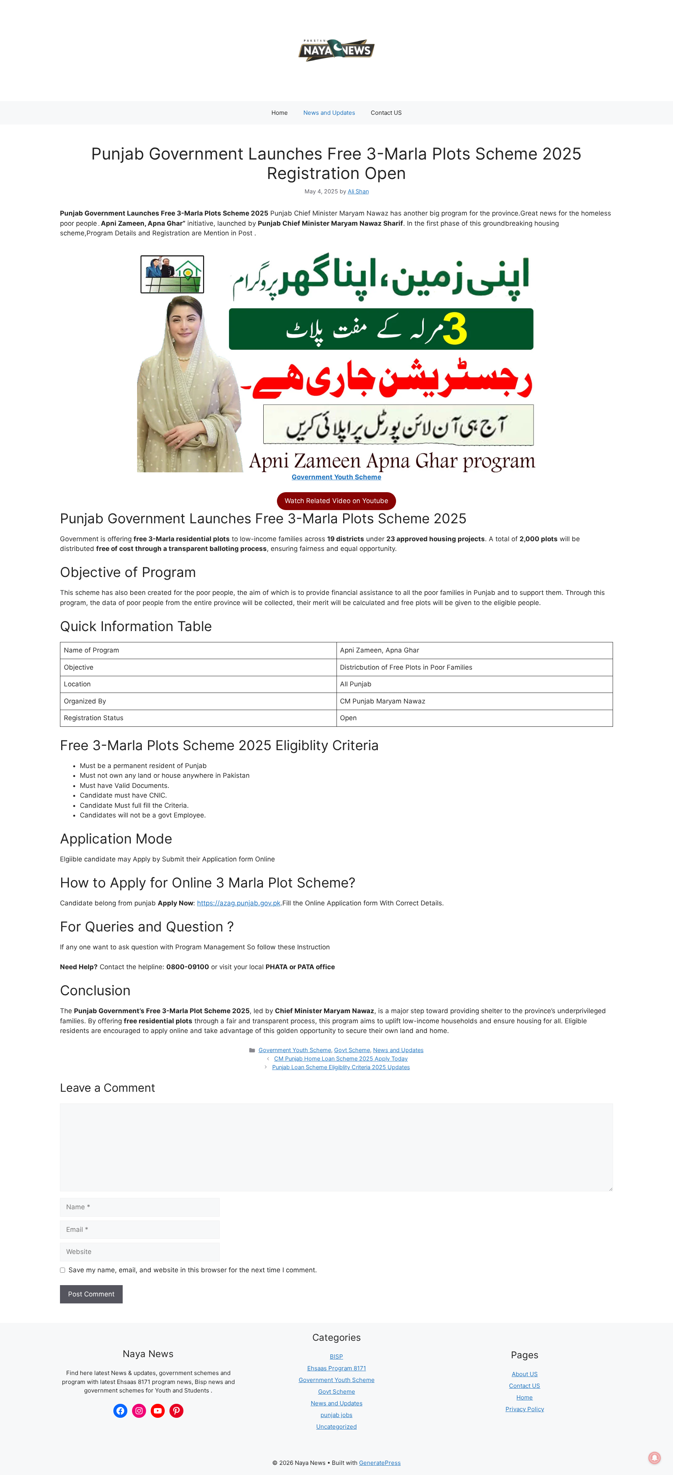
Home (279, 112)
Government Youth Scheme (336, 477)
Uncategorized (336, 1426)
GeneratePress (380, 1462)
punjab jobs (336, 1415)
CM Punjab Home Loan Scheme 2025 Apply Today (341, 1058)
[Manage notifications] (654, 1458)
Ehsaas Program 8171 (336, 1368)
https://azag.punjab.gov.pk (238, 903)
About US (525, 1374)
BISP (336, 1356)
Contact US (386, 112)
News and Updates (329, 112)
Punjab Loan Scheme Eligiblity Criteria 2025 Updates (341, 1067)
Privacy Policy (525, 1409)
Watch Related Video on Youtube (336, 501)
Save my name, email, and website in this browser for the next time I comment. (193, 1270)
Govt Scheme (352, 1050)
